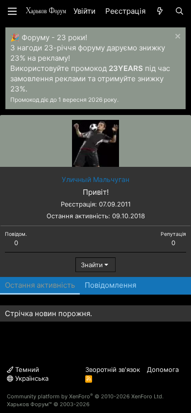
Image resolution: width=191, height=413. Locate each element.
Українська (30, 378)
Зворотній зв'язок (112, 369)
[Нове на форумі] (159, 11)
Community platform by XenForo (85, 396)
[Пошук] (179, 11)
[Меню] (12, 11)
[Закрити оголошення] (176, 37)
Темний (26, 369)
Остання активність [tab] (40, 285)
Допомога (163, 369)
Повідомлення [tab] (110, 285)
